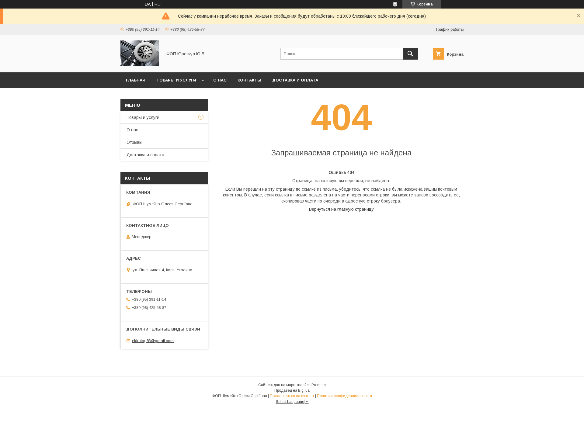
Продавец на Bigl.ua (292, 390)
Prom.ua (318, 385)
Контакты (249, 80)
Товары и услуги (176, 80)
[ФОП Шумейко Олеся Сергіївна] (139, 64)
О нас (220, 80)
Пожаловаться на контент (292, 396)
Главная (135, 80)
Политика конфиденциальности (344, 396)
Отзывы (134, 142)
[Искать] (410, 54)
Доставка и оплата (295, 80)
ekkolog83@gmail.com (153, 340)
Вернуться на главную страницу (341, 209)
